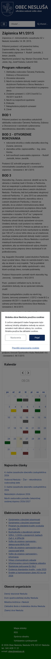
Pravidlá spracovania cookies (25, 348)
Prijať (37, 337)
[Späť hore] (46, 654)
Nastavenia (15, 337)
